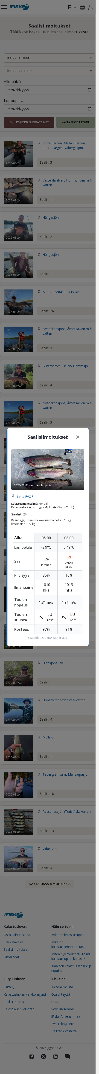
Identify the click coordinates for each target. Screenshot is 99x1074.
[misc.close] (77, 437)
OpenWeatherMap (54, 638)
